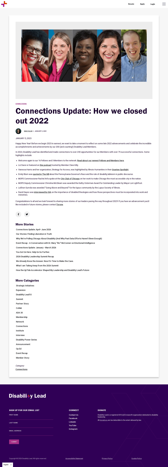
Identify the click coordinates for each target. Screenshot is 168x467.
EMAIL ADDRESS (15, 431)
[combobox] (7, 465)
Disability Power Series (26, 339)
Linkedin (72, 422)
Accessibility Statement (74, 458)
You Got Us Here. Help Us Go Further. (33, 252)
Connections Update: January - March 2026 (36, 247)
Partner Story (22, 303)
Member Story (22, 358)
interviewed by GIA (42, 192)
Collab (19, 308)
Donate (131, 4)
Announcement (23, 344)
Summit (19, 299)
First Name (13, 415)
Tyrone (59, 204)
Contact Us (73, 415)
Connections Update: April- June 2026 (33, 229)
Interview (20, 335)
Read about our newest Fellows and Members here (100, 160)
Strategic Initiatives (25, 285)
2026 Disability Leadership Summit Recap (35, 256)
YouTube (72, 425)
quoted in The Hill (41, 174)
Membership (21, 317)
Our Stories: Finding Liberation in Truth (34, 234)
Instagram (73, 429)
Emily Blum (28, 131)
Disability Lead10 (24, 294)
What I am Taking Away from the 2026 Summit (37, 265)
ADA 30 (19, 312)
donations (104, 420)
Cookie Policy (136, 458)
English (6, 465)
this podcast (45, 165)
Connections (21, 104)
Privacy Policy (107, 458)
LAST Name (13, 423)
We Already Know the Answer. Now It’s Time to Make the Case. (44, 261)
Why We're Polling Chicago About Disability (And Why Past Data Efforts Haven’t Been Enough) (59, 238)
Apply (142, 4)
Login (153, 4)
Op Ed (18, 349)
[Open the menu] (164, 4)
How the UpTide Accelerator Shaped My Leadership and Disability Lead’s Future (52, 270)
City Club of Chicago (70, 178)
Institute (20, 330)
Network (20, 321)
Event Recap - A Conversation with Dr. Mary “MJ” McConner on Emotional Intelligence (55, 243)
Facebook (73, 418)
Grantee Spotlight (120, 169)
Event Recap (22, 353)
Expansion (20, 290)
